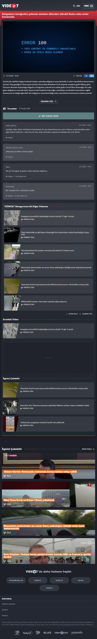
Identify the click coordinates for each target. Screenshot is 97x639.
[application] (48, 319)
